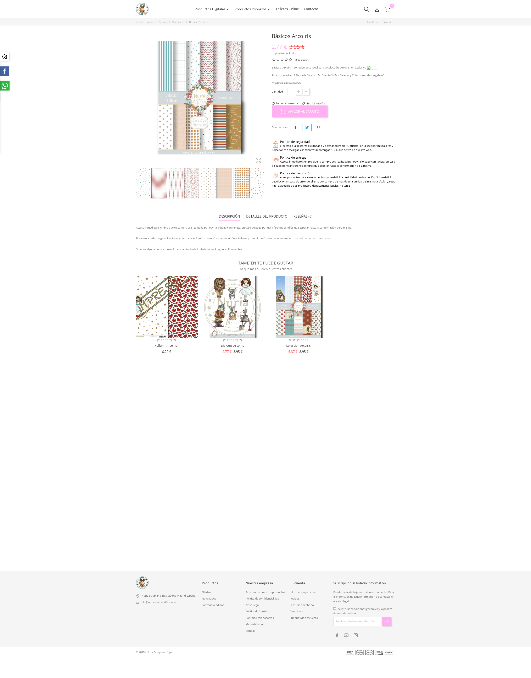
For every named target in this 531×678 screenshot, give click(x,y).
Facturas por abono (302, 605)
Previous (138, 184)
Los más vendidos (213, 605)
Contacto (311, 9)
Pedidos (295, 598)
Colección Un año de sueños (298, 449)
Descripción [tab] (229, 216)
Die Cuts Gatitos (233, 449)
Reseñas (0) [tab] (303, 216)
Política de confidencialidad (262, 598)
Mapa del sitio (254, 624)
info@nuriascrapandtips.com (159, 602)
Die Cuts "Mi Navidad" (361, 449)
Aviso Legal (252, 605)
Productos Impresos (253, 9)
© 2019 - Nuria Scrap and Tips (154, 652)
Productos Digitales (212, 9)
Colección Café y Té (233, 538)
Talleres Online (287, 9)
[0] (387, 9)
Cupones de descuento (304, 618)
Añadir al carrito (303, 111)
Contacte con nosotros (260, 618)
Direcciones (297, 611)
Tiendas (250, 631)
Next (263, 184)
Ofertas (206, 592)
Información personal (303, 592)
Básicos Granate (297, 538)
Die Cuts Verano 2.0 (361, 538)
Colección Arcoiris (298, 346)
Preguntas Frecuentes (228, 249)
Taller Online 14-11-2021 (169, 538)
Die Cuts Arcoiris (232, 346)
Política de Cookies (257, 611)
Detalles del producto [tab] (266, 216)
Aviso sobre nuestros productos (265, 592)
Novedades (209, 598)
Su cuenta (297, 583)
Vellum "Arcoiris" (166, 346)
